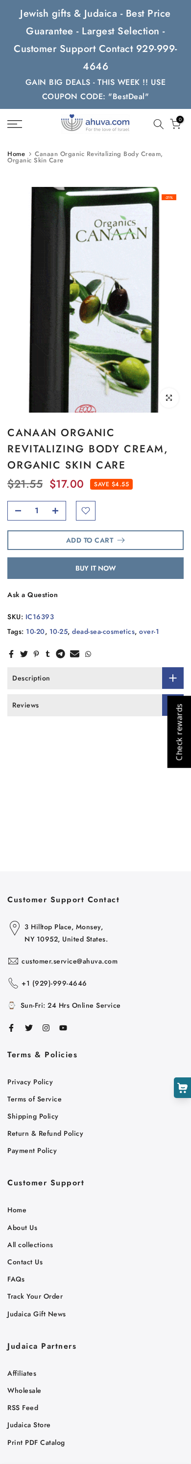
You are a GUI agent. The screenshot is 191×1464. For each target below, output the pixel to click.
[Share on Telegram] (60, 654)
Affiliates (21, 1373)
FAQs (15, 1279)
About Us (22, 1227)
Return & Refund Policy (45, 1133)
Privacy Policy (30, 1082)
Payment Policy (32, 1150)
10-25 (58, 631)
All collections (30, 1245)
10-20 (35, 631)
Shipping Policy (33, 1116)
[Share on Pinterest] (36, 654)
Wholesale (24, 1390)
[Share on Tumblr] (48, 654)
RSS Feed (22, 1407)
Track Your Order (35, 1296)
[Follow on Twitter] (29, 1028)
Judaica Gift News (36, 1314)
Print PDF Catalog (36, 1442)
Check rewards (178, 732)
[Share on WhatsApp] (88, 654)
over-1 (149, 631)
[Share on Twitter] (24, 654)
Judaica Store (29, 1425)
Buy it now (95, 568)
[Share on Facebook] (11, 654)
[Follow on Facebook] (11, 1028)
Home (16, 153)
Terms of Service (34, 1099)
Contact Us (25, 1262)
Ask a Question (32, 595)
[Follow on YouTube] (63, 1028)
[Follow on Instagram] (46, 1028)
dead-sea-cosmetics (103, 631)
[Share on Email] (74, 654)
